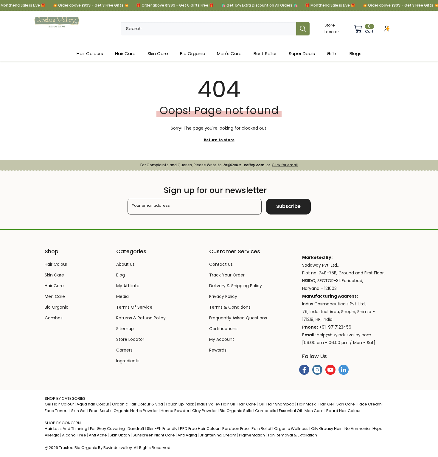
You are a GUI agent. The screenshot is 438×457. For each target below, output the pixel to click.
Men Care (314, 411)
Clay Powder (204, 411)
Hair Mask (306, 404)
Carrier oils (265, 411)
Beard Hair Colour (343, 411)
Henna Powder (175, 411)
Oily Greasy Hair (326, 428)
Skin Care (345, 404)
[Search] (215, 28)
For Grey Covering (107, 428)
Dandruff (136, 428)
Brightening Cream (218, 435)
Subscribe (288, 206)
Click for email (285, 164)
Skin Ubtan (120, 435)
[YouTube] (330, 370)
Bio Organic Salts (236, 411)
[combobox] (208, 28)
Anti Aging (187, 435)
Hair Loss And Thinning (66, 428)
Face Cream (370, 404)
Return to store (219, 139)
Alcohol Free (74, 435)
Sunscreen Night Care (154, 435)
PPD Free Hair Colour (200, 428)
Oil (261, 404)
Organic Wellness (291, 428)
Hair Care (246, 404)
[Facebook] (304, 370)
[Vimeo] (343, 370)
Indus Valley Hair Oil (216, 404)
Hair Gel (326, 404)
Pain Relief (261, 428)
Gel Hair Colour (59, 404)
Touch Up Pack (180, 404)
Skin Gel (78, 411)
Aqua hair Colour (93, 404)
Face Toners (57, 411)
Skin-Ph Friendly (162, 428)
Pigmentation (252, 435)
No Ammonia (357, 428)
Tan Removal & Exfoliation (292, 435)
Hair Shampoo (280, 404)
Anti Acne (98, 435)
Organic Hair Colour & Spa (137, 404)
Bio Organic (85, 447)
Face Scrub (100, 411)
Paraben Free (235, 428)
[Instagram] (317, 370)
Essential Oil (290, 411)
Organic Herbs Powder (136, 411)
